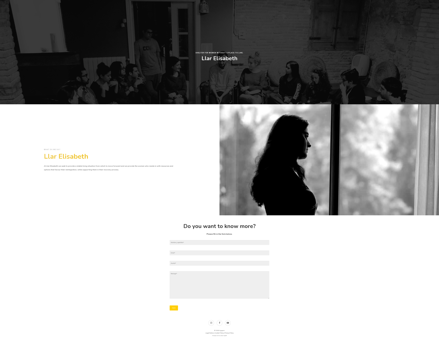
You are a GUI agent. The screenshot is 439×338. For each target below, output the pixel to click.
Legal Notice (210, 333)
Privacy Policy (229, 333)
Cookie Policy (219, 333)
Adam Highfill (224, 335)
